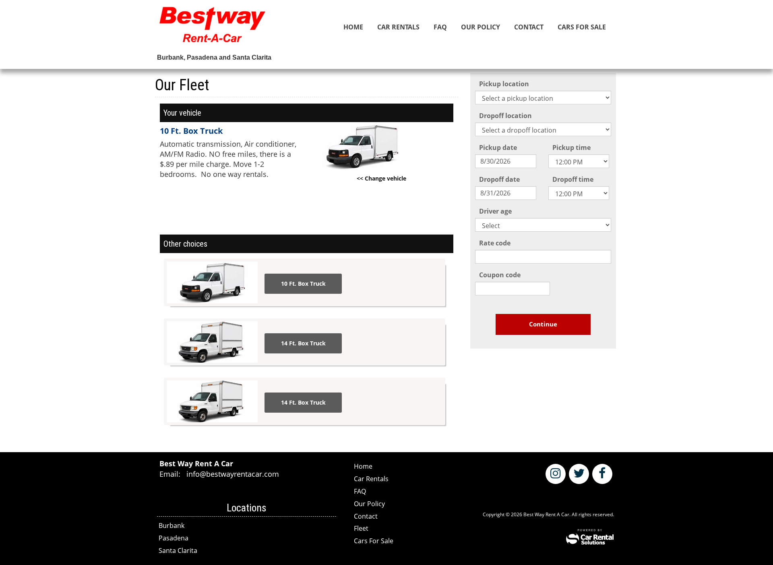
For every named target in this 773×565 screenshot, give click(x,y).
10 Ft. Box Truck (303, 283)
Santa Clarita (178, 550)
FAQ (440, 27)
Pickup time (571, 147)
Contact (529, 27)
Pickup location (504, 83)
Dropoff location (505, 115)
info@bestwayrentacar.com (232, 474)
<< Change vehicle (381, 178)
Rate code (495, 243)
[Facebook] (602, 474)
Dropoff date (499, 179)
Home (353, 27)
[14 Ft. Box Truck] (212, 342)
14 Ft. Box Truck (303, 343)
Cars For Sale (582, 27)
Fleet (361, 528)
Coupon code (500, 274)
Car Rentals (398, 27)
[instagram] (556, 474)
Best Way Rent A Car (212, 28)
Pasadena (173, 538)
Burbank (171, 525)
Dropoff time (572, 179)
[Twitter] (579, 474)
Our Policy (480, 27)
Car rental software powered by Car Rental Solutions (590, 537)
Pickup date (498, 147)
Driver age (495, 211)
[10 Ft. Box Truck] (212, 282)
